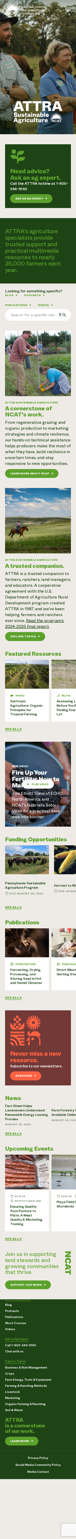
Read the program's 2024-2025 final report (34, 624)
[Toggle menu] (68, 9)
